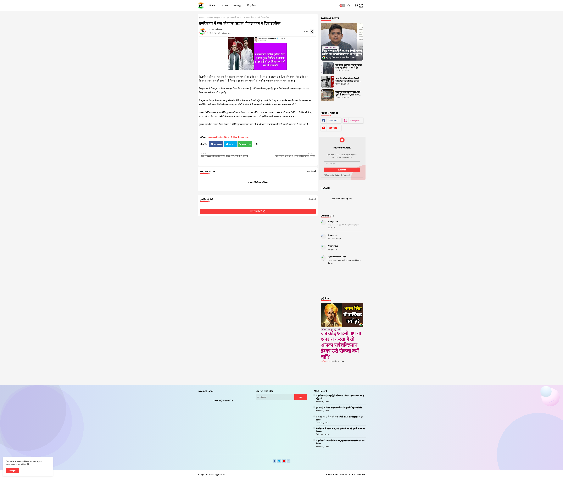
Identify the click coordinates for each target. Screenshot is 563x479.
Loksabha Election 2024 (218, 137)
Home (212, 5)
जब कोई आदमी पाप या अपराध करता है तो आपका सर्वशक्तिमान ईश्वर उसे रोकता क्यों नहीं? (341, 345)
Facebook (218, 144)
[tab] (212, 5)
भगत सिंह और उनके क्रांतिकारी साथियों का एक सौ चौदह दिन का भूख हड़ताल (347, 80)
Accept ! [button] (12, 470)
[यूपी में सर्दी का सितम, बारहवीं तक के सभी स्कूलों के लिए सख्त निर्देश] (327, 68)
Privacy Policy (358, 474)
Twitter (232, 144)
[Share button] (256, 144)
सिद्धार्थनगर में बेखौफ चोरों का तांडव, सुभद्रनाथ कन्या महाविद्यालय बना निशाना (340, 442)
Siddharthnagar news (216, 17)
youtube (333, 127)
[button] (342, 5)
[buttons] (274, 461)
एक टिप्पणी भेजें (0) (257, 211)
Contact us (345, 474)
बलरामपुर (237, 5)
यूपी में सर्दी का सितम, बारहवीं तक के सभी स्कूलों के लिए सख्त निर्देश (348, 66)
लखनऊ (224, 5)
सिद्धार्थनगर (252, 5)
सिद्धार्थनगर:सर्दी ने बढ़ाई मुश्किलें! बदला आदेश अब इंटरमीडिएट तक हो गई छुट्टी (340, 397)
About (336, 474)
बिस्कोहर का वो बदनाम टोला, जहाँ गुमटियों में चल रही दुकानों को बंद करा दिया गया (347, 93)
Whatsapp (246, 144)
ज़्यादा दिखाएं (311, 171)
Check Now (21, 464)
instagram (355, 120)
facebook (333, 120)
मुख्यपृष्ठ (202, 17)
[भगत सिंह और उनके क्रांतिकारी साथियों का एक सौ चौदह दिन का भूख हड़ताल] (327, 82)
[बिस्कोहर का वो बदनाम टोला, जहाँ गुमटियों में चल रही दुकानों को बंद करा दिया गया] (327, 95)
